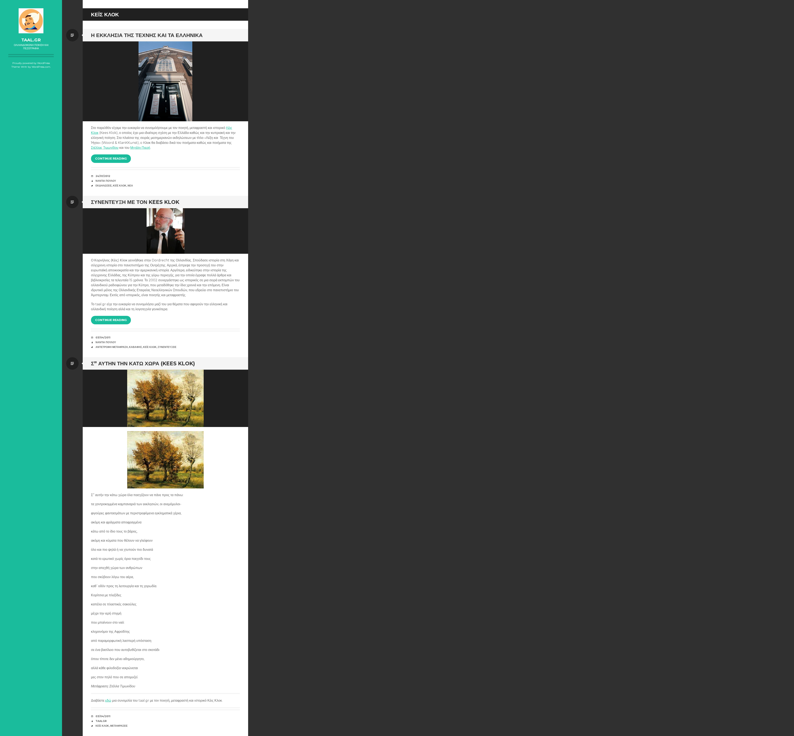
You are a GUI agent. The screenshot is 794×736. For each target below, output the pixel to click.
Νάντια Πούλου (106, 180)
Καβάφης (135, 347)
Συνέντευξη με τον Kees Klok (135, 202)
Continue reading (111, 158)
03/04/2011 (103, 337)
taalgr (101, 721)
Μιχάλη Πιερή (140, 148)
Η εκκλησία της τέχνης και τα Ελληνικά (147, 35)
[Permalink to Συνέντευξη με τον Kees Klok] (165, 231)
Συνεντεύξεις (167, 347)
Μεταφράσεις (119, 725)
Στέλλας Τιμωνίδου (104, 148)
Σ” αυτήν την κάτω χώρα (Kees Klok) (143, 363)
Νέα (130, 185)
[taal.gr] (31, 20)
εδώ (108, 700)
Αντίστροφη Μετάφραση (112, 347)
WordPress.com (41, 66)
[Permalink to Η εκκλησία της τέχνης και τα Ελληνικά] (165, 81)
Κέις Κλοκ (119, 185)
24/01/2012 (103, 176)
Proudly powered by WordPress (31, 63)
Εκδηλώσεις (104, 185)
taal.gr (31, 39)
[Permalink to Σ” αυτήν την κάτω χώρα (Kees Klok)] (165, 398)
